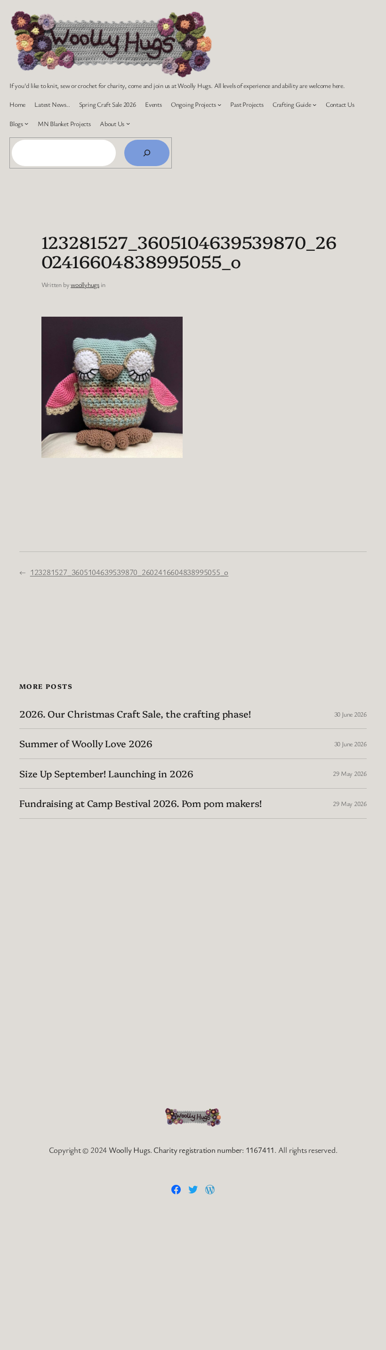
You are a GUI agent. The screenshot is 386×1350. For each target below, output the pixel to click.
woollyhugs (85, 284)
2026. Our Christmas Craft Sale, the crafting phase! (135, 714)
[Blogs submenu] (26, 123)
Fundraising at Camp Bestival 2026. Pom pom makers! (140, 803)
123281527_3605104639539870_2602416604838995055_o (129, 572)
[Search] (146, 153)
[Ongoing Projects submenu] (219, 104)
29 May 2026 (350, 773)
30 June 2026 (350, 714)
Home (17, 104)
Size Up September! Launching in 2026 (106, 773)
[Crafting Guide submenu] (314, 104)
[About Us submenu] (128, 123)
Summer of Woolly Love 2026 (85, 743)
